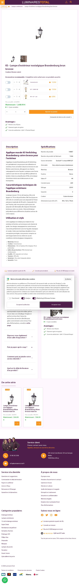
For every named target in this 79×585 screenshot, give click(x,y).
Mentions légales (46, 499)
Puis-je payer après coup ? (17, 347)
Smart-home (5, 553)
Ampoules (4, 540)
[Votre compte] (66, 2)
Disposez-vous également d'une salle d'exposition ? (17, 337)
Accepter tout (56, 304)
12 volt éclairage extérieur (9, 521)
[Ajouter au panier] (16, 423)
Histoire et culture (46, 486)
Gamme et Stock (46, 483)
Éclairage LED (5, 534)
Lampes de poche (7, 547)
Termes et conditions (7, 570)
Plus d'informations (47, 505)
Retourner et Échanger (8, 489)
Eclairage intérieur (7, 515)
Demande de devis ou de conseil (60, 117)
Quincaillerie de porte (8, 556)
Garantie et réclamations (9, 492)
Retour (4, 6)
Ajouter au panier (51, 112)
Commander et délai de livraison (11, 479)
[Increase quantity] (24, 112)
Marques (4, 544)
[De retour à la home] (9, 6)
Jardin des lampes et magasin (50, 489)
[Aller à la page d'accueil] (36, 2)
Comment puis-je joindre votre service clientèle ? (19, 358)
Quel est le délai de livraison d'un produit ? (18, 369)
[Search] (71, 2)
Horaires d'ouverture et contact (51, 479)
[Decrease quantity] (6, 112)
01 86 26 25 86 (14, 455)
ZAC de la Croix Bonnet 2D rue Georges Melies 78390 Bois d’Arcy (60, 455)
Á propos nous (45, 476)
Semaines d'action (7, 531)
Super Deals (5, 524)
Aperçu (69, 279)
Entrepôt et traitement (48, 492)
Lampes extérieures (7, 518)
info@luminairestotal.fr (17, 463)
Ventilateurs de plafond (8, 528)
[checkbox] (13, 298)
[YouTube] (56, 515)
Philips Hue (4, 537)
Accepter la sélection (23, 304)
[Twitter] (47, 515)
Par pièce (4, 550)
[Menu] (2, 2)
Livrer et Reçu (5, 486)
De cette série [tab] (8, 382)
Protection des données (25, 570)
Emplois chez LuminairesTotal (50, 502)
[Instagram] (51, 515)
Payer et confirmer (7, 483)
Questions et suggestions (9, 476)
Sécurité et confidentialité (49, 495)
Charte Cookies (40, 570)
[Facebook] (42, 515)
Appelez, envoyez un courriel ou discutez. (41, 448)
